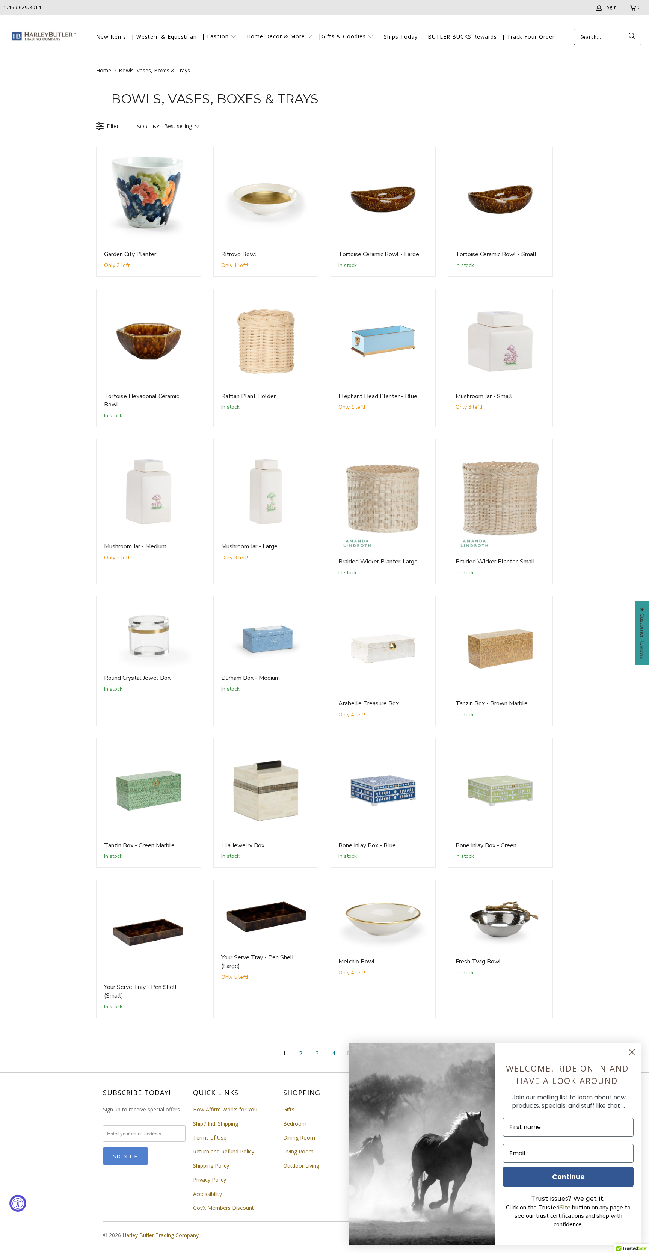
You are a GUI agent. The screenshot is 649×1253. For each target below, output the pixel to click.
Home (103, 70)
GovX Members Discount (223, 1207)
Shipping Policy (211, 1165)
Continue (568, 1176)
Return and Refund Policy (223, 1151)
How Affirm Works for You (225, 1109)
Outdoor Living (301, 1165)
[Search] (632, 37)
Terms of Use (209, 1137)
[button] (219, 37)
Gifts (288, 1109)
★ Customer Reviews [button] (642, 633)
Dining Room (299, 1137)
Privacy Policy (209, 1179)
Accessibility (207, 1193)
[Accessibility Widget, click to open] (17, 1203)
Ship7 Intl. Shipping (215, 1123)
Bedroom (294, 1123)
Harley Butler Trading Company (161, 1235)
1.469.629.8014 (22, 7)
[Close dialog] (631, 1052)
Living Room (298, 1151)
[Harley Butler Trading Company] (42, 37)
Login (610, 7)
